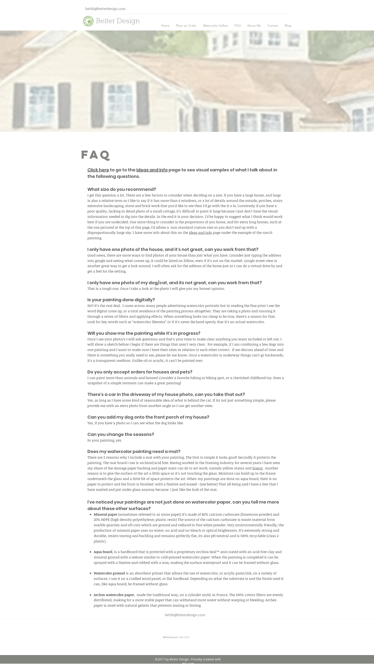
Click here (98, 170)
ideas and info (200, 232)
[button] (215, 25)
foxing (257, 468)
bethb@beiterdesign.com (105, 8)
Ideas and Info (152, 170)
